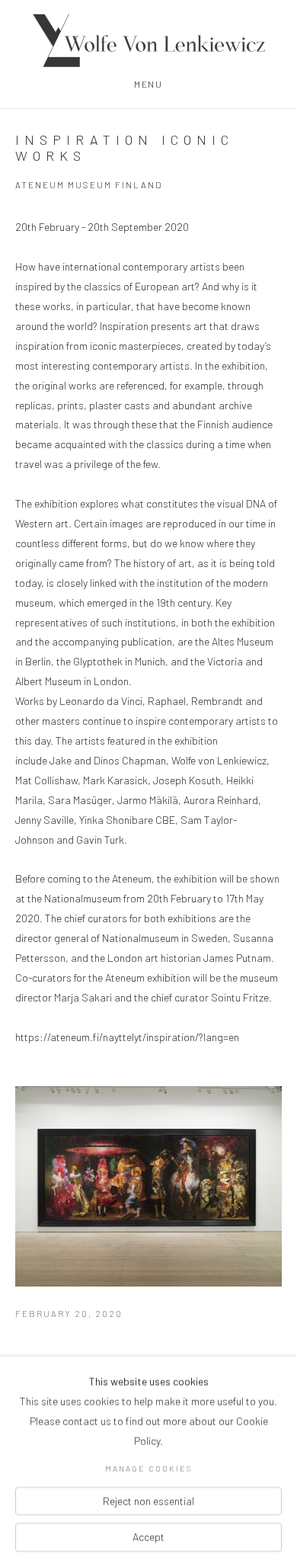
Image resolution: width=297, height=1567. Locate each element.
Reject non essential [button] (148, 1500)
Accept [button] (148, 1536)
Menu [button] (148, 84)
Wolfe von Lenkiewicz (148, 40)
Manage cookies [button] (148, 1468)
